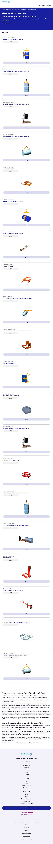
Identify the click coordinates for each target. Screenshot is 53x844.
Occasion (26, 774)
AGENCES (42, 6)
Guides (26, 796)
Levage (26, 772)
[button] (2, 6)
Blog (26, 794)
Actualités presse (26, 801)
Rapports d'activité (26, 785)
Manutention (26, 770)
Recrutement (26, 788)
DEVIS (49, 6)
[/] (5, 2)
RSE (26, 783)
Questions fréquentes (26, 798)
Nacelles (26, 767)
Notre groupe (26, 781)
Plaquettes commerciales (26, 803)
